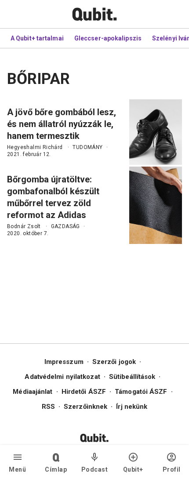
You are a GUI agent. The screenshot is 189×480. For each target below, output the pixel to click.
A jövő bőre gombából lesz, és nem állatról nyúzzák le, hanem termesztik (61, 124)
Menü (17, 469)
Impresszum (64, 362)
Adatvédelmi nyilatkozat (62, 377)
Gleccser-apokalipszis (108, 38)
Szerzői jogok (114, 362)
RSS (48, 407)
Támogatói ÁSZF (141, 392)
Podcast (94, 469)
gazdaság (65, 226)
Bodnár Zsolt (24, 226)
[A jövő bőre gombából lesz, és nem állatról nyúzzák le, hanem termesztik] (155, 132)
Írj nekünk (131, 407)
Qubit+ (133, 469)
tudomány (87, 147)
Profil (172, 469)
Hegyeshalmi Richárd (35, 147)
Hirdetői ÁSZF (84, 392)
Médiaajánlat (32, 392)
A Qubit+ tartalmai (37, 38)
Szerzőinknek (85, 407)
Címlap (56, 469)
